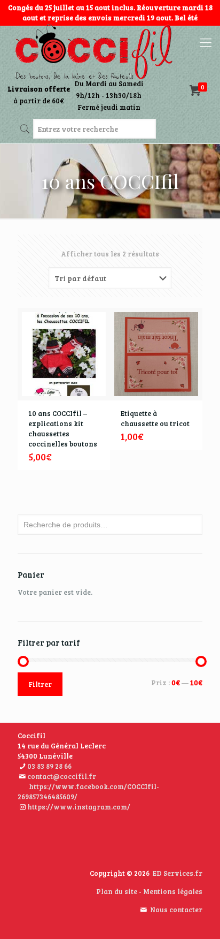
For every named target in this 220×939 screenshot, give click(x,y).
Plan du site (116, 891)
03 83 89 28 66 (49, 766)
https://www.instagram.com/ (78, 807)
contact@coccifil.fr (61, 776)
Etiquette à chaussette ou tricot (155, 418)
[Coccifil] (93, 52)
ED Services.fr (177, 873)
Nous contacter (176, 909)
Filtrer (40, 684)
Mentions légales (172, 891)
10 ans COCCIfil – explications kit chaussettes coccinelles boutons (62, 428)
